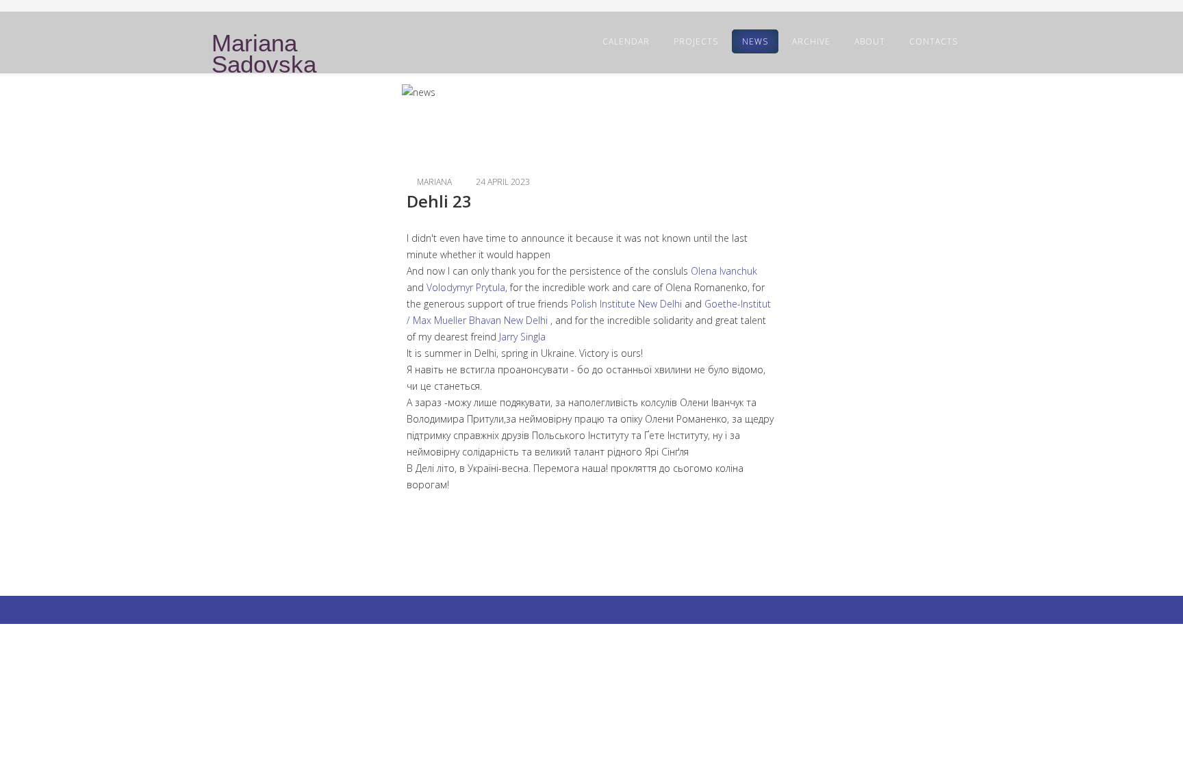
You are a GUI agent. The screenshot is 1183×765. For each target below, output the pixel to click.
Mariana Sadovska (264, 53)
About (869, 41)
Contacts (933, 41)
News (755, 41)
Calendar (626, 41)
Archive (811, 41)
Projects (696, 41)
